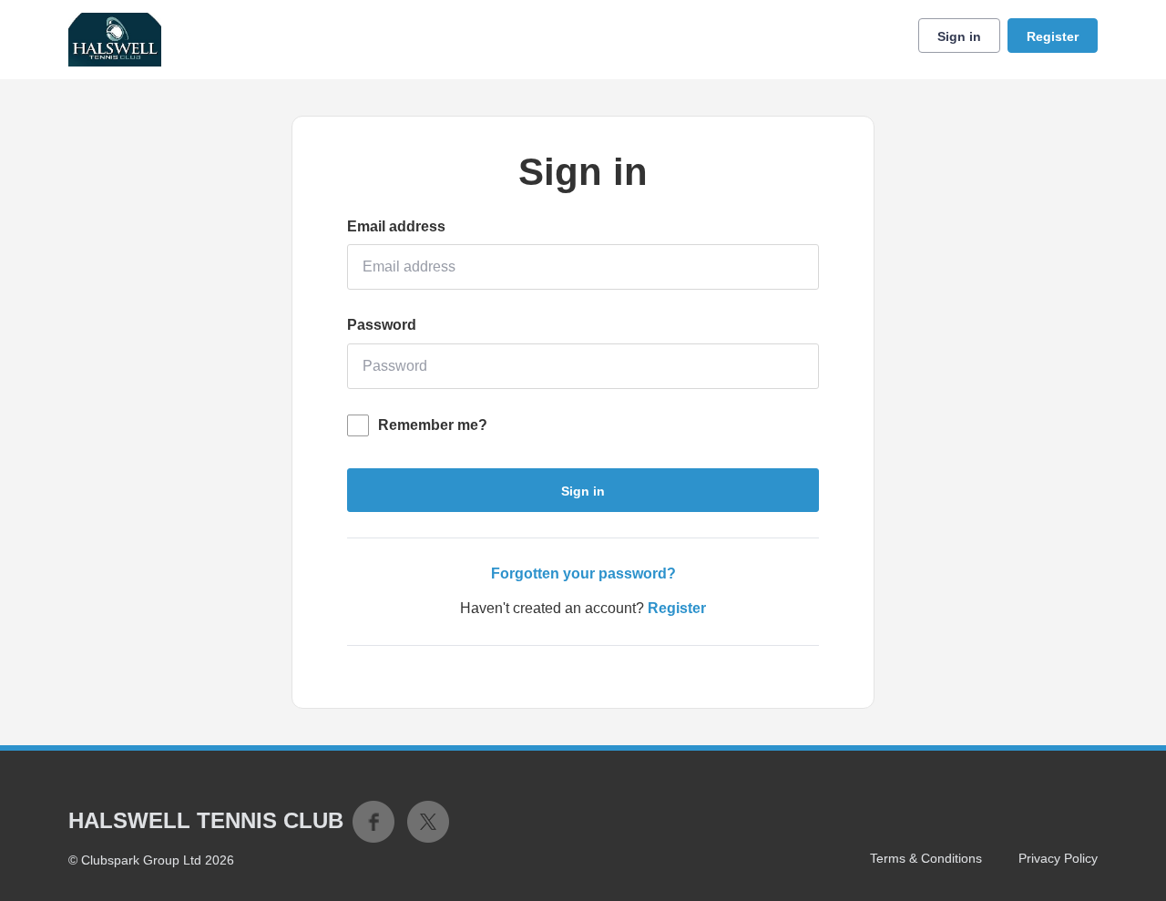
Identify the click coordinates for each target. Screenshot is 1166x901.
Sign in (959, 36)
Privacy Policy (1058, 858)
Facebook (373, 822)
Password (381, 325)
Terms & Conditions (926, 858)
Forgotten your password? (583, 573)
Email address (396, 226)
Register (1053, 36)
